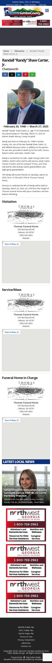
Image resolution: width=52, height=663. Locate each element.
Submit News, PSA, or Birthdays (26, 2)
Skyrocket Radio (33, 657)
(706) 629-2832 (26, 235)
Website (26, 238)
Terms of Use (26, 636)
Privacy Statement (26, 639)
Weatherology (41, 659)
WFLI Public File (26, 630)
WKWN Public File (26, 627)
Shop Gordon (30, 5)
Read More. (39, 502)
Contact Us (26, 646)
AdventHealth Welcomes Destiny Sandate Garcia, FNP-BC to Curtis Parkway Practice (25, 492)
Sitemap (42, 5)
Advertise (26, 643)
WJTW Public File (26, 633)
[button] (47, 10)
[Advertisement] (26, 23)
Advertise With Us (13, 5)
